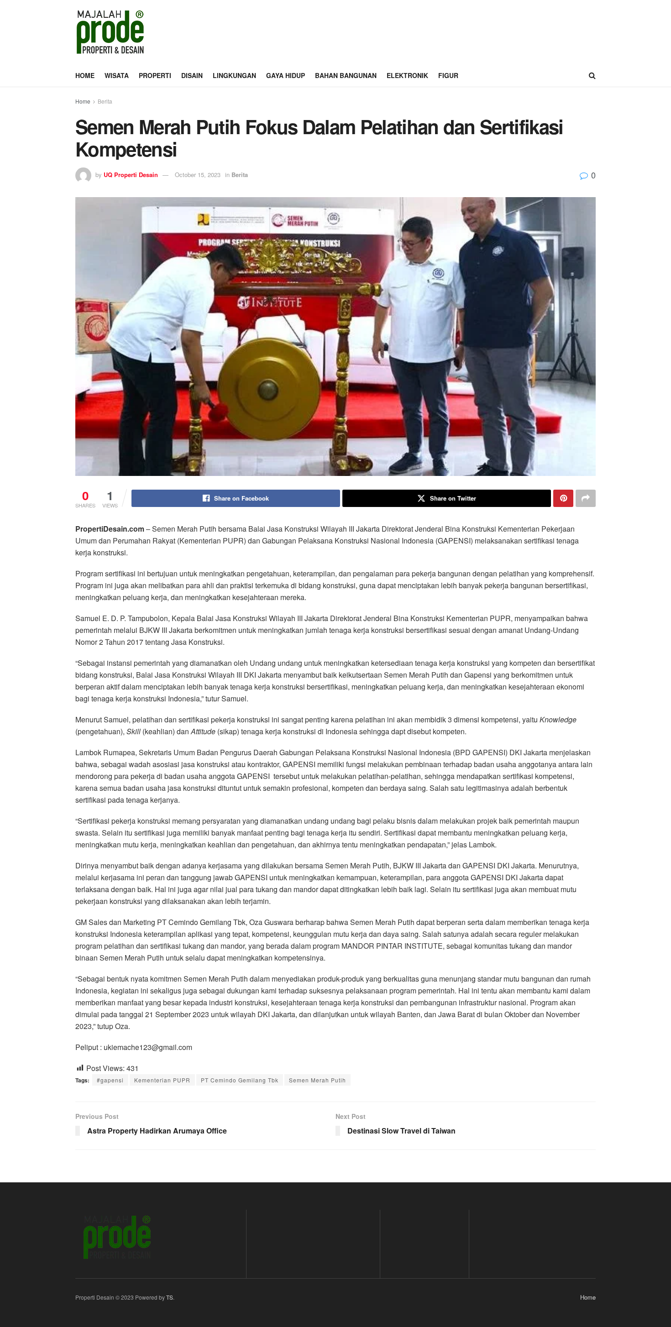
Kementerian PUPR (162, 1080)
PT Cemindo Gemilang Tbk (239, 1080)
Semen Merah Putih (317, 1080)
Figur (448, 75)
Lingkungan (234, 75)
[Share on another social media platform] (586, 498)
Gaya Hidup (285, 75)
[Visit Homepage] (110, 32)
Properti (155, 75)
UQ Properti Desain (131, 174)
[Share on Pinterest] (563, 498)
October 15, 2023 (197, 174)
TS (169, 1297)
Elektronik (407, 75)
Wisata (117, 75)
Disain (192, 75)
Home (84, 75)
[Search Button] (592, 75)
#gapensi (110, 1080)
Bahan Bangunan (346, 75)
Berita (105, 101)
